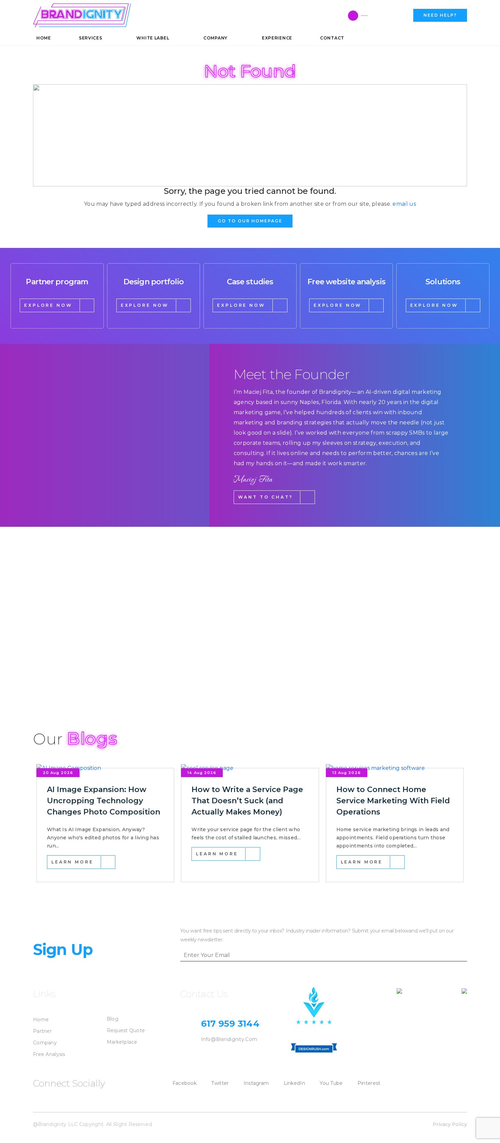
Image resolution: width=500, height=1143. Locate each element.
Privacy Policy (450, 1124)
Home (41, 1019)
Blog (112, 1019)
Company (45, 1043)
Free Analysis (49, 1054)
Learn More (72, 861)
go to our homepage (250, 220)
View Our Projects (72, 680)
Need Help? (440, 15)
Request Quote (126, 1030)
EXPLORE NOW (48, 305)
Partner (42, 1031)
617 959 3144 (388, 15)
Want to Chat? (265, 497)
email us (404, 204)
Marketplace (122, 1042)
